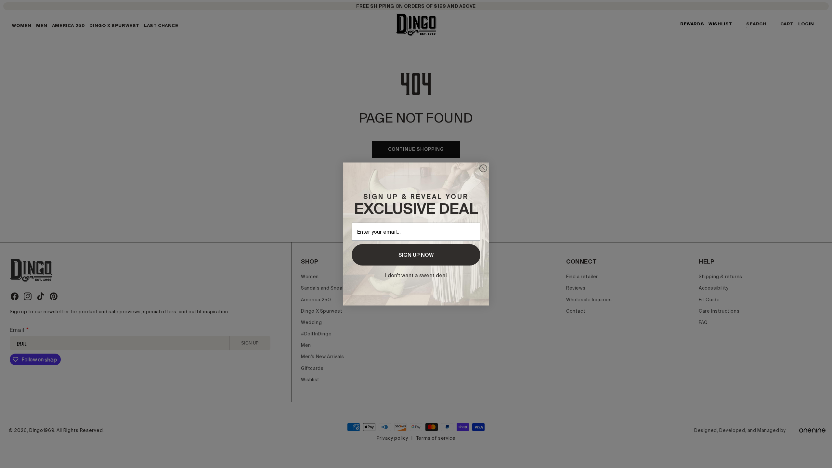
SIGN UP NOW (416, 255)
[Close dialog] (483, 168)
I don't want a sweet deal (416, 275)
